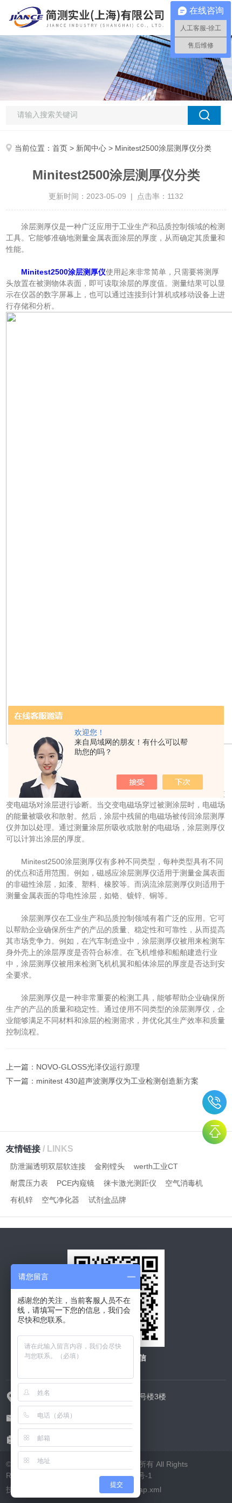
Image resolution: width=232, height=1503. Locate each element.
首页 (59, 148)
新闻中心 (91, 148)
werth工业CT (156, 1166)
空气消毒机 (184, 1183)
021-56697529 (214, 1102)
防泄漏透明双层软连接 (48, 1166)
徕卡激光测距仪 (130, 1183)
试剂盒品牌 (107, 1199)
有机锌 (21, 1199)
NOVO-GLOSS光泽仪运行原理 (88, 1067)
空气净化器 (60, 1199)
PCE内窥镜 (75, 1183)
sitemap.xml (140, 1489)
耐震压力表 (29, 1183)
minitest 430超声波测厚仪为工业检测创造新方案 (117, 1081)
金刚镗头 (109, 1166)
